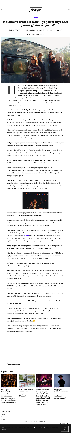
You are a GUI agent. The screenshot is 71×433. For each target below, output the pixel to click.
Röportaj (35, 17)
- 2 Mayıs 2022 (35, 34)
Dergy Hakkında (6, 411)
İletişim (3, 417)
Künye (3, 414)
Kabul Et (64, 428)
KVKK (3, 420)
